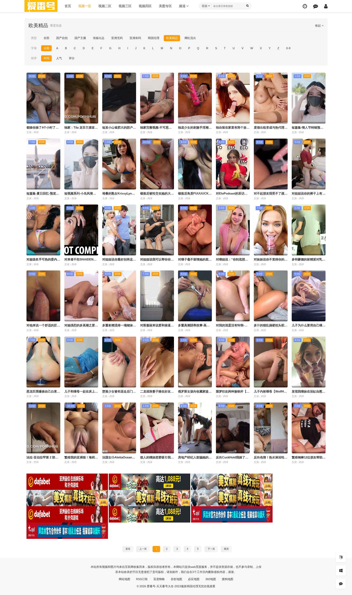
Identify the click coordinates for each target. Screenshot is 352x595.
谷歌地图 (176, 579)
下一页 (211, 548)
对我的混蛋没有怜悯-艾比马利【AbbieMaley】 (247, 325)
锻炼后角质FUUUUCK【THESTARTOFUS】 (208, 193)
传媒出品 (98, 38)
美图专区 (165, 6)
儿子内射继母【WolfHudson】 (275, 391)
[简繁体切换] (341, 557)
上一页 (143, 548)
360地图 (210, 579)
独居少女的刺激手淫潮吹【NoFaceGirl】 (206, 127)
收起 (318, 25)
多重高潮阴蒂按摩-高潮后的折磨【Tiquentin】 (209, 325)
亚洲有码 (135, 38)
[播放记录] (305, 6)
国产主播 (80, 38)
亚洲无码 (117, 38)
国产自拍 (62, 38)
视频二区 (104, 6)
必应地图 (193, 579)
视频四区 (145, 6)
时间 (46, 58)
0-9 (288, 48)
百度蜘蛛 (159, 579)
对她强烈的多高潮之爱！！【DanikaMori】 (93, 325)
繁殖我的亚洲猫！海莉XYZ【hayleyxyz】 (92, 457)
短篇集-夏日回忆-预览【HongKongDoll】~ (55, 193)
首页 (68, 6)
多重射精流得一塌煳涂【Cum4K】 (126, 325)
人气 (59, 58)
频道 (182, 6)
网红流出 (190, 38)
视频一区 (84, 6)
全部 (46, 38)
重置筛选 (56, 25)
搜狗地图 (227, 579)
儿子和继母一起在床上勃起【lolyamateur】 (94, 391)
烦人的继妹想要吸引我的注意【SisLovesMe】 (171, 457)
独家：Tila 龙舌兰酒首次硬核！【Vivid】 (92, 127)
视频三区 (125, 6)
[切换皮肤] (341, 570)
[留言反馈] (315, 6)
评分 (72, 58)
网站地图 (124, 579)
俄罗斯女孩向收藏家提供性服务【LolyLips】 (208, 391)
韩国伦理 (153, 38)
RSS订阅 (141, 579)
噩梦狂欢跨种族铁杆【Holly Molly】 (240, 391)
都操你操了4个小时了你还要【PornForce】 (56, 127)
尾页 (226, 548)
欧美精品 (172, 38)
